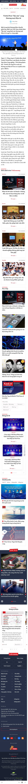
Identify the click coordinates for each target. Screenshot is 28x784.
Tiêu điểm (5, 8)
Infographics (14, 482)
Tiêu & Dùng (13, 1)
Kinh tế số (23, 8)
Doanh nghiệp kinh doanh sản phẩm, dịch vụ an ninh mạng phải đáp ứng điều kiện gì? (13, 353)
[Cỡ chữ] (19, 782)
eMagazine (20, 482)
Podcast (8, 482)
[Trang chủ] (2, 8)
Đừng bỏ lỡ (6, 416)
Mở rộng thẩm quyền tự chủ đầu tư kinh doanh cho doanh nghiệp (12, 595)
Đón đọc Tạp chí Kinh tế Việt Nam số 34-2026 (13, 397)
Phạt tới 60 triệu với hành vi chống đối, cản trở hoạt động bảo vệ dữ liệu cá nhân (13, 194)
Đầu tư (11, 8)
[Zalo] (19, 738)
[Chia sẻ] (25, 782)
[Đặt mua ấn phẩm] (23, 4)
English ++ (20, 666)
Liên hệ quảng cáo (13, 729)
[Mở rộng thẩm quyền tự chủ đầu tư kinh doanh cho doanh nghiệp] (12, 586)
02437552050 (6, 726)
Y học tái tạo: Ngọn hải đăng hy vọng (12, 543)
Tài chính (16, 8)
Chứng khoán (4, 1)
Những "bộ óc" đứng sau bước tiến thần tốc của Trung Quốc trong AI (12, 375)
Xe (18, 1)
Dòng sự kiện (13, 609)
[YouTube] (11, 738)
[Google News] (22, 782)
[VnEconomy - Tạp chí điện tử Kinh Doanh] (13, 654)
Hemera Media (19, 778)
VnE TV (21, 1)
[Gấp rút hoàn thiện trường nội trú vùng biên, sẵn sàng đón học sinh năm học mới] (13, 561)
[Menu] (2, 782)
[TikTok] (15, 738)
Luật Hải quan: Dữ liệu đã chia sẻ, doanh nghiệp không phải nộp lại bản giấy (13, 250)
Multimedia (6, 480)
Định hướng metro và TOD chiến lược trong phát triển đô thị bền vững (11, 628)
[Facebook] (4, 738)
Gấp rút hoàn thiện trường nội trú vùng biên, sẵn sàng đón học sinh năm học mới (13, 573)
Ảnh (2, 699)
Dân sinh (3, 203)
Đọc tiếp (5, 289)
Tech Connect (7, 666)
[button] (24, 473)
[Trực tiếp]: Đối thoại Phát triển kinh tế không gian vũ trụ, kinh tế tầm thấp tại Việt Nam (13, 436)
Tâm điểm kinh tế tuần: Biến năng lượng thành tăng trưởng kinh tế (13, 522)
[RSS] (22, 738)
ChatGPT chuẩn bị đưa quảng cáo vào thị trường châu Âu (13, 330)
